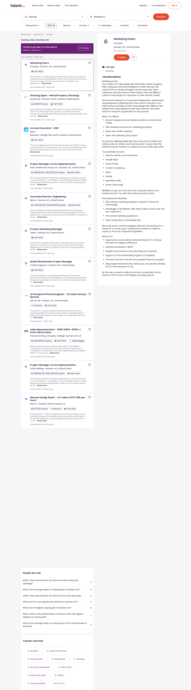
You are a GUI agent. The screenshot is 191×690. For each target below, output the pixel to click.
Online (60, 675)
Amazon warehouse (39, 667)
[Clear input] (82, 16)
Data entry (66, 667)
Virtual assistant (38, 683)
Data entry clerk (38, 675)
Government (36, 659)
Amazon (34, 651)
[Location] (117, 16)
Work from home (58, 651)
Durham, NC (39, 34)
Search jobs (26, 34)
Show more (46, 83)
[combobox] (54, 16)
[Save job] (89, 63)
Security (81, 659)
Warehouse (59, 659)
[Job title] (51, 16)
